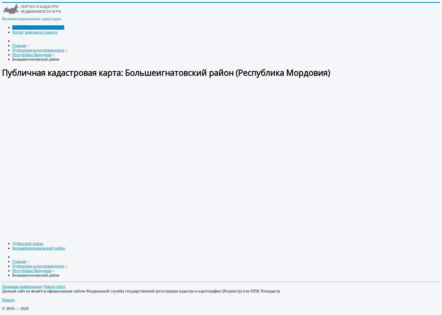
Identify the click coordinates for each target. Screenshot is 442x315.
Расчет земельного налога (34, 32)
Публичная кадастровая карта (38, 27)
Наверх (8, 300)
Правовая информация (22, 286)
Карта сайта (55, 286)
